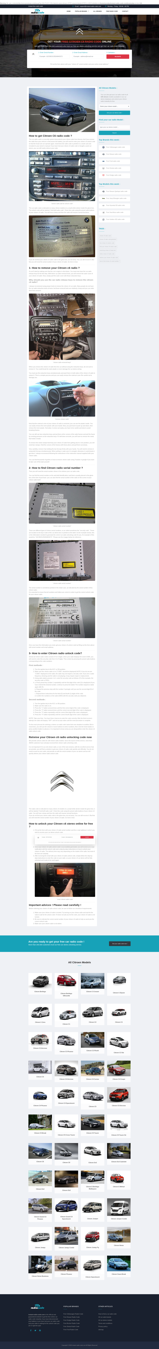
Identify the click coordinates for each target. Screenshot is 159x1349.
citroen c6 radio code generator (108, 239)
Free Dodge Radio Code (71, 1320)
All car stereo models (105, 1320)
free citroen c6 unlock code (107, 243)
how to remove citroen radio (61, 459)
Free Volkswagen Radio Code (73, 1314)
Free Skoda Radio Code (71, 1326)
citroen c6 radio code (105, 235)
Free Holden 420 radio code (115, 219)
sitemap (101, 1329)
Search (114, 133)
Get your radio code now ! (119, 943)
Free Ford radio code (113, 161)
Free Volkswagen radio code (115, 147)
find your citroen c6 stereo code (108, 246)
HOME (69, 11)
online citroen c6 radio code (107, 254)
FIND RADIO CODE (112, 11)
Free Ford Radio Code (70, 1329)
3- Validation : (110, 52)
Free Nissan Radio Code (71, 1317)
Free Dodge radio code (113, 175)
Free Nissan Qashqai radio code (116, 191)
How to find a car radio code (107, 1314)
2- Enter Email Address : (80, 52)
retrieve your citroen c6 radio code (109, 257)
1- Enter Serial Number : (46, 52)
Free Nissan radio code (113, 154)
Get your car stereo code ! (114, 112)
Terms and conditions (105, 1323)
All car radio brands (104, 1317)
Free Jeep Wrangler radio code (116, 198)
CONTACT (125, 11)
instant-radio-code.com (79, 1345)
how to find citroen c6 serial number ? (110, 261)
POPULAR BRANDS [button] (81, 11)
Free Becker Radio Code (71, 1323)
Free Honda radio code (113, 168)
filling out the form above (86, 645)
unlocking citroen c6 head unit (108, 250)
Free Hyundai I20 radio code (115, 205)
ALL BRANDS (97, 11)
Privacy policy (102, 1326)
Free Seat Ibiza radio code (114, 212)
